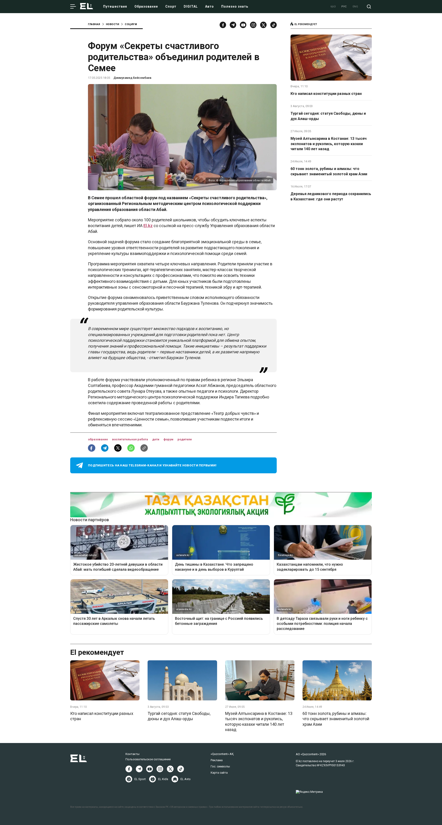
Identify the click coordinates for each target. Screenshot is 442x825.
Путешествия (115, 6)
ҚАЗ (333, 6)
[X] (170, 769)
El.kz (148, 225)
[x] (263, 25)
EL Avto (185, 779)
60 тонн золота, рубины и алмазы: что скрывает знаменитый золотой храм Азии (329, 171)
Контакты (132, 754)
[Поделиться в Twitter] (118, 448)
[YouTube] (243, 25)
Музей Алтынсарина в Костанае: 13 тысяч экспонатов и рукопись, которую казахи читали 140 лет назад (328, 143)
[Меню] (73, 6)
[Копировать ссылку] (144, 448)
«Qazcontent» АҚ (222, 754)
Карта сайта (219, 772)
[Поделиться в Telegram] (104, 448)
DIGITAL (191, 6)
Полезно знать (234, 6)
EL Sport (140, 779)
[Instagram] (253, 25)
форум (168, 439)
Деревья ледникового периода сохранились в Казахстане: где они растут (331, 196)
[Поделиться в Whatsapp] (131, 448)
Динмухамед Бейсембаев (132, 77)
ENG (355, 6)
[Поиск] (369, 6)
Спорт (170, 6)
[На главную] (86, 6)
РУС (344, 6)
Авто (209, 6)
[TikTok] (273, 25)
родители (184, 439)
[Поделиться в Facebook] (91, 448)
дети (156, 439)
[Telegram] (233, 25)
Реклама (217, 760)
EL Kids (163, 779)
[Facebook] (223, 25)
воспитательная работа (130, 439)
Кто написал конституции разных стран (326, 93)
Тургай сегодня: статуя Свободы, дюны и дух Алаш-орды (328, 116)
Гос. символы (220, 766)
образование (98, 439)
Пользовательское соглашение (148, 759)
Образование (146, 6)
